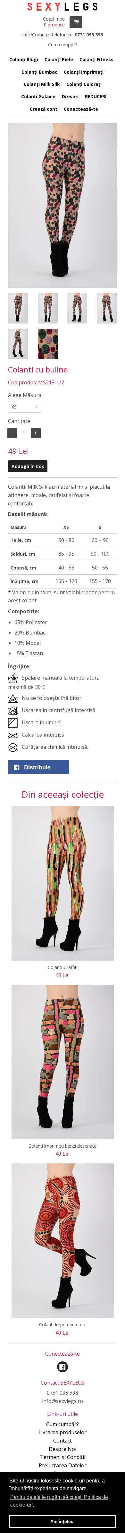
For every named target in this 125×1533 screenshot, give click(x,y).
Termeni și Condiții (62, 1457)
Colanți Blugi (23, 59)
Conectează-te (81, 109)
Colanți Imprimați (84, 72)
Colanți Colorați (84, 84)
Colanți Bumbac (39, 72)
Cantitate (19, 421)
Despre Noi (62, 1449)
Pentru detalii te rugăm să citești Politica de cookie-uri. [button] (59, 1501)
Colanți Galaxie (38, 96)
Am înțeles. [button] (62, 1521)
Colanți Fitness (96, 59)
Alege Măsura (24, 395)
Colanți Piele (59, 59)
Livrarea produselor (62, 1432)
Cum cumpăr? (62, 1424)
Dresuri (70, 96)
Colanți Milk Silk (42, 84)
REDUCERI (95, 96)
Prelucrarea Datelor (63, 1465)
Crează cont (43, 109)
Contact (62, 1440)
